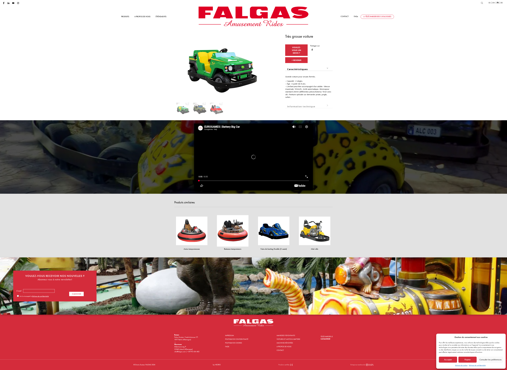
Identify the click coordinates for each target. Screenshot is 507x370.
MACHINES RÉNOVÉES (285, 343)
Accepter (448, 360)
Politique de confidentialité (477, 365)
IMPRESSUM (229, 335)
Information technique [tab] (301, 106)
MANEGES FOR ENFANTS (286, 335)
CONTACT (345, 16)
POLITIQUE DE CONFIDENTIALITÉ (236, 339)
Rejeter (467, 360)
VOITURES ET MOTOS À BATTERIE (288, 339)
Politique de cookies (461, 365)
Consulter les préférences (490, 360)
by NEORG (217, 365)
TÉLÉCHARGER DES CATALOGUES (378, 16)
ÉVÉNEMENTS (161, 16)
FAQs (356, 16)
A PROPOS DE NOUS (142, 16)
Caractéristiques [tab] (297, 69)
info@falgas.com (180, 351)
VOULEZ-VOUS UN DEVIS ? (296, 50)
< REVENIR (296, 60)
